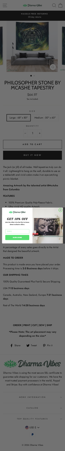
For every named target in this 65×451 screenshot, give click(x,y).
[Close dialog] (60, 210)
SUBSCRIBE (17, 237)
